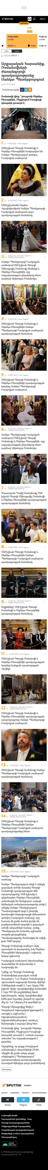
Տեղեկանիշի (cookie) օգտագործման (17, 1133)
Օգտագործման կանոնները (13, 1119)
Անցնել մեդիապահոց (16, 257)
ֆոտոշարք (7, 1069)
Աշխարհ (25, 1093)
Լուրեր (11, 39)
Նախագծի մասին (9, 1115)
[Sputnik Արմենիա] (8, 20)
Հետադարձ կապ (9, 1137)
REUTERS (12, 143)
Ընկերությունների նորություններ (16, 1126)
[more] (45, 143)
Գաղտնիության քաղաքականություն (17, 1130)
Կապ (29, 1119)
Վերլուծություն (39, 1093)
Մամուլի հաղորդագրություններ (15, 1122)
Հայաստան (14, 1093)
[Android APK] (9, 1144)
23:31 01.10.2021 (8, 84)
